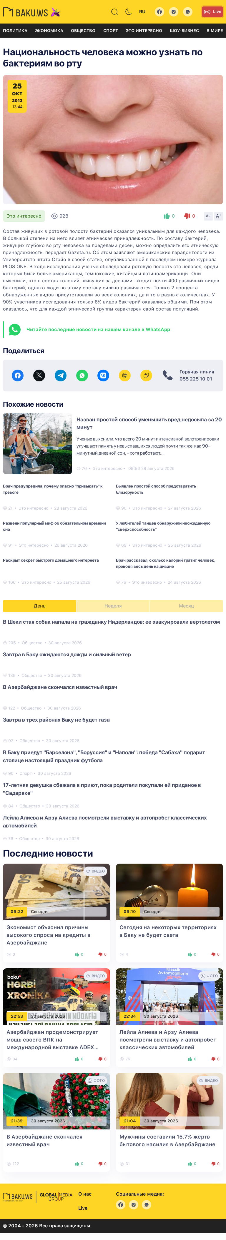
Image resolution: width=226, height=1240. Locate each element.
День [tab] (40, 606)
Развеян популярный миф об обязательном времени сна (54, 526)
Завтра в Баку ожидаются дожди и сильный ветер (67, 654)
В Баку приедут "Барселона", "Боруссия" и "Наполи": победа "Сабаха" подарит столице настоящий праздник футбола (104, 756)
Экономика (49, 30)
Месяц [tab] (186, 606)
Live (217, 11)
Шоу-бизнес (184, 30)
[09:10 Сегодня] (169, 891)
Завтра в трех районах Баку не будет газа (56, 720)
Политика (15, 30)
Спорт (110, 30)
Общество (83, 30)
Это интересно (144, 30)
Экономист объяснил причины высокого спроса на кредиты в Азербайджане (48, 935)
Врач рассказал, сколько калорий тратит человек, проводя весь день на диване (165, 563)
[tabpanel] (113, 730)
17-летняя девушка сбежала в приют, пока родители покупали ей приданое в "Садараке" (102, 789)
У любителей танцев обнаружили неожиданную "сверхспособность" (163, 526)
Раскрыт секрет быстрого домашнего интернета (51, 560)
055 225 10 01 (196, 379)
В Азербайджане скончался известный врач (60, 687)
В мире (215, 30)
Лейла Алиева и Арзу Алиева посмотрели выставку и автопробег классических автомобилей (105, 822)
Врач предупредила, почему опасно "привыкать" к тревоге (53, 489)
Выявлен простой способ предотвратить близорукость (156, 489)
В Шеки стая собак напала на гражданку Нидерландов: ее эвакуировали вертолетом (111, 622)
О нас (85, 1194)
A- (208, 215)
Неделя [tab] (113, 606)
